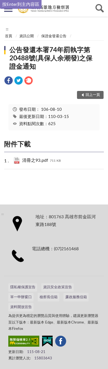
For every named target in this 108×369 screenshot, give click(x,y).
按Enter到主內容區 (20, 4)
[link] (8, 81)
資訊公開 (26, 36)
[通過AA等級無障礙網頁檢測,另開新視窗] (23, 342)
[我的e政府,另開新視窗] (47, 342)
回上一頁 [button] (93, 95)
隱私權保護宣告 (22, 287)
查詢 (99, 8)
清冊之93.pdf (41, 160)
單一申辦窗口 (21, 297)
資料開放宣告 (21, 307)
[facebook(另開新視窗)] (60, 342)
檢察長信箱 (49, 297)
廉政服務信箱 (76, 297)
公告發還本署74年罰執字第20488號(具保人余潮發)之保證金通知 (50, 58)
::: (7, 29)
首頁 (8, 36)
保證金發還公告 (53, 36)
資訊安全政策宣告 (57, 287)
